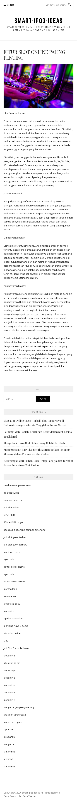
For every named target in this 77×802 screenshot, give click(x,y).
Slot (6, 640)
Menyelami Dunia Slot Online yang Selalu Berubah (34, 443)
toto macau (10, 596)
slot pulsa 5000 (12, 603)
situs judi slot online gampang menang (24, 529)
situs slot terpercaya (15, 714)
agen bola (9, 559)
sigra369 (8, 759)
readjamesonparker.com (17, 485)
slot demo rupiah (13, 722)
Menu (10, 4)
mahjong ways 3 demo (16, 625)
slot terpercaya (12, 552)
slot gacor (9, 744)
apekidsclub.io (11, 492)
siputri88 (8, 729)
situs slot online (12, 633)
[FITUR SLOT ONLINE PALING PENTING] (38, 85)
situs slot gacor (12, 663)
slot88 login (10, 670)
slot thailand (10, 589)
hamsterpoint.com (13, 500)
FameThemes (29, 796)
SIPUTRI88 (9, 514)
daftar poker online (14, 566)
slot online (9, 611)
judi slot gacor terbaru (15, 537)
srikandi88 (9, 751)
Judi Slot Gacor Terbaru (16, 648)
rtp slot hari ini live (13, 618)
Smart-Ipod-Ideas (38, 20)
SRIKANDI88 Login (13, 522)
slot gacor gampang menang (19, 707)
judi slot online (11, 507)
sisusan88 (9, 736)
